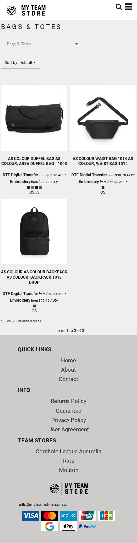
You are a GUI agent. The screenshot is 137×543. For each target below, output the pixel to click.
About (68, 369)
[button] (118, 6)
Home (68, 360)
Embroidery (20, 181)
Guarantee (68, 410)
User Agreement (68, 429)
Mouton (68, 470)
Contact (68, 379)
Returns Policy (68, 401)
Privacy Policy (68, 420)
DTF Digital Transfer (20, 175)
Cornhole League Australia (68, 451)
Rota (68, 460)
